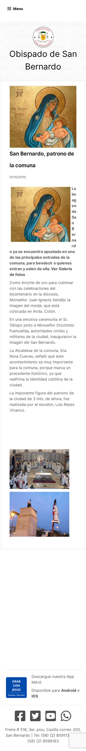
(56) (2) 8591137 (56, 735)
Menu (18, 8)
